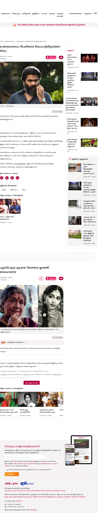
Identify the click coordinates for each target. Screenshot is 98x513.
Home (1, 41)
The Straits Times (10, 491)
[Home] (27, 483)
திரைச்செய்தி (9, 41)
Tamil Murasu (55, 491)
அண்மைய (5, 13)
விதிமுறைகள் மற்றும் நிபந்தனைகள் (24, 463)
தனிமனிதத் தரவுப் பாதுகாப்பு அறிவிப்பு (57, 497)
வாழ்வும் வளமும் (60, 15)
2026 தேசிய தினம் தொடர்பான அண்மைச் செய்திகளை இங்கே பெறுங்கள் (51, 24)
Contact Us (18, 501)
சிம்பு (23, 190)
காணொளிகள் (75, 13)
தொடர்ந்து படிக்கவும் (31, 383)
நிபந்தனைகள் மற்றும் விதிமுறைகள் (30, 497)
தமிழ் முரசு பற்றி (10, 497)
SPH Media (33, 510)
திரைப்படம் (14, 190)
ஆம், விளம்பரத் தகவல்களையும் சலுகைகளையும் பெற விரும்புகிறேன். (28, 470)
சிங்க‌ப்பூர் (16, 13)
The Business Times (23, 491)
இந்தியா (35, 13)
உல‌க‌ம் (44, 13)
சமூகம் (52, 13)
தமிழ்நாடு (26, 13)
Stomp (63, 491)
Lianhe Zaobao (36, 491)
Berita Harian (46, 491)
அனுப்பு (12, 474)
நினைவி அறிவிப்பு (79, 497)
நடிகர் (4, 190)
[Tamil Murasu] (11, 483)
